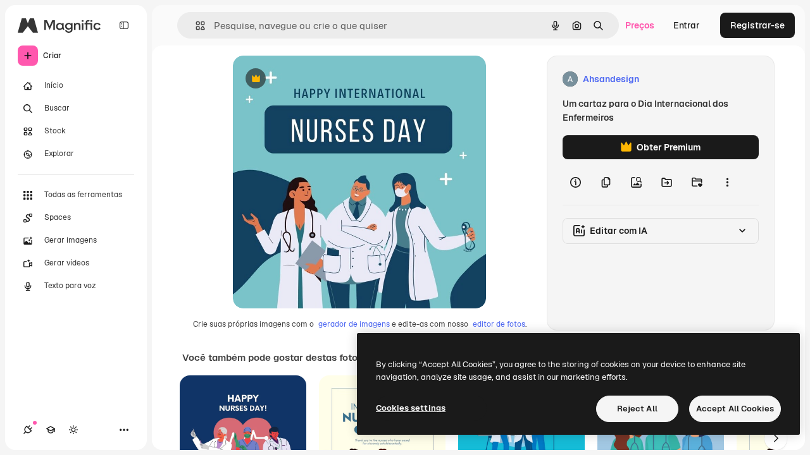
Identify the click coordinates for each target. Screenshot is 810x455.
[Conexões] (28, 430)
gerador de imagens (354, 324)
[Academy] (50, 430)
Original (314, 79)
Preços (639, 25)
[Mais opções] (727, 182)
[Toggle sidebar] (124, 25)
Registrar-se (757, 25)
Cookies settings (411, 408)
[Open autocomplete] (195, 25)
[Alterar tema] (73, 430)
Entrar (686, 25)
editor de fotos (499, 324)
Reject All (637, 408)
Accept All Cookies (735, 408)
